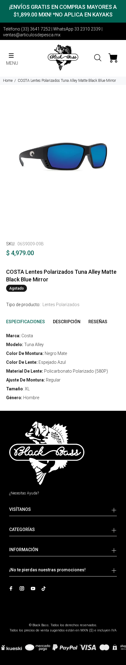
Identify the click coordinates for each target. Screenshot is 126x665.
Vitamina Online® (63, 620)
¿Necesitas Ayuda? (24, 493)
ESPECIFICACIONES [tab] (25, 321)
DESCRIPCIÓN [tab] (66, 321)
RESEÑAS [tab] (97, 321)
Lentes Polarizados (61, 304)
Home (8, 80)
